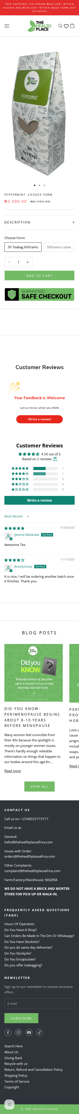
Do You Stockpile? (17, 953)
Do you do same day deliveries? (28, 947)
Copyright (11, 1087)
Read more (12, 771)
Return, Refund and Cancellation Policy (33, 1069)
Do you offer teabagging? (23, 965)
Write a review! (39, 419)
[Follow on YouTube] (29, 1032)
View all (39, 786)
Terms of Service (16, 1081)
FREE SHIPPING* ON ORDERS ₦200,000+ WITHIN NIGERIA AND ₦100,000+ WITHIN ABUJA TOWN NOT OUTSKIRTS (39, 7)
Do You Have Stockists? (21, 941)
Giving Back (13, 1058)
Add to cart (40, 276)
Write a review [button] (39, 500)
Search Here (13, 1046)
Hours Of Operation (19, 924)
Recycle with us (15, 1063)
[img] (14, 528)
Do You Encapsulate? (20, 959)
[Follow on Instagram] (18, 1032)
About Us (11, 1052)
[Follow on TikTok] (39, 1032)
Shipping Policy (15, 1075)
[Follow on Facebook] (8, 1032)
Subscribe (21, 1018)
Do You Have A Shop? (20, 930)
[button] (20, 468)
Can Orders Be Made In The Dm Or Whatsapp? (39, 935)
